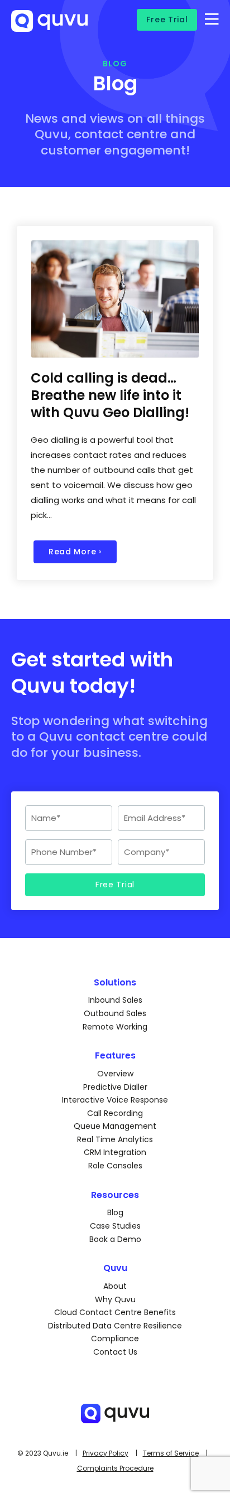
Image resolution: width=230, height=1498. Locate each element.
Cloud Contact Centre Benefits (115, 1312)
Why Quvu (115, 1299)
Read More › (75, 551)
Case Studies (115, 1225)
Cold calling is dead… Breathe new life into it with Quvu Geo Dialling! (110, 395)
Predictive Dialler (115, 1087)
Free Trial (167, 19)
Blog (115, 1212)
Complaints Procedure (115, 1468)
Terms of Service (171, 1453)
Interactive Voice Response (115, 1099)
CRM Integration (115, 1152)
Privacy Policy (105, 1453)
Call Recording (115, 1113)
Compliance (115, 1338)
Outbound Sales (115, 1013)
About (115, 1286)
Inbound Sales (115, 1000)
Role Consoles (115, 1165)
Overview (115, 1073)
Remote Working (115, 1026)
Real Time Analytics (115, 1139)
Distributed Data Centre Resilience (115, 1325)
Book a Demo (115, 1239)
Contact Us (115, 1351)
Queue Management (115, 1126)
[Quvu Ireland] (49, 26)
